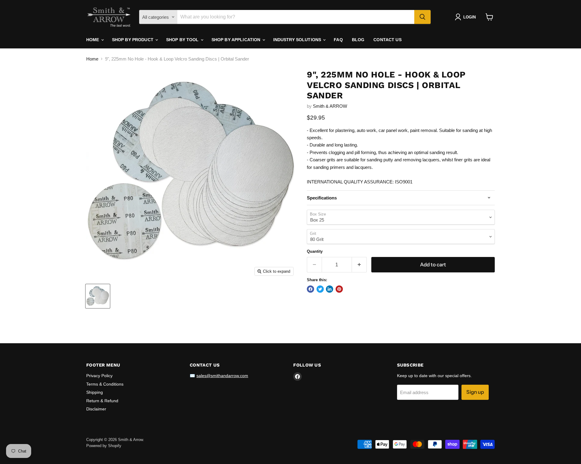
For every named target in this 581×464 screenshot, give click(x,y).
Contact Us (387, 39)
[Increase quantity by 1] (359, 264)
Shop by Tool (183, 39)
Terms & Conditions (104, 384)
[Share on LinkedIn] (329, 289)
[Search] (422, 17)
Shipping (94, 392)
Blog (358, 39)
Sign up (475, 392)
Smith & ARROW (330, 106)
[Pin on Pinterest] (339, 289)
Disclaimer (96, 408)
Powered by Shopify (103, 445)
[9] (98, 296)
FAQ (338, 39)
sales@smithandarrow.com (222, 375)
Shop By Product (133, 39)
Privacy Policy (99, 375)
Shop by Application (237, 39)
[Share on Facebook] (310, 289)
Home (93, 39)
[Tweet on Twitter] (320, 289)
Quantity (315, 251)
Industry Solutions (298, 39)
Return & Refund (102, 400)
